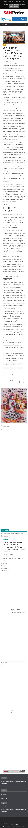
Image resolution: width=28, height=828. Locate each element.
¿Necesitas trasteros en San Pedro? (17, 709)
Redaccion (12, 61)
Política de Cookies (5, 806)
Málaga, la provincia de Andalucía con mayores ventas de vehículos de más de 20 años (18, 611)
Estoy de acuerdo (14, 6)
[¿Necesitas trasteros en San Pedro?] (5, 711)
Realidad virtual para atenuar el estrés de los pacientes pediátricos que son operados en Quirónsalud (14, 381)
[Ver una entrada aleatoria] (25, 24)
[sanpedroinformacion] (3, 24)
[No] (26, 4)
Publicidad (3, 786)
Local (4, 44)
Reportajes (5, 539)
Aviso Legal (3, 794)
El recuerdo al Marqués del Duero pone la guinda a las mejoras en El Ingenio (13, 375)
